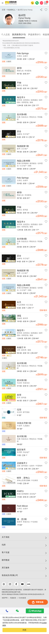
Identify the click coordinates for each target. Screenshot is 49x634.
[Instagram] (10, 584)
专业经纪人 (11, 10)
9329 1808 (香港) (24, 23)
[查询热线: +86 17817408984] (32, 3)
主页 (3, 10)
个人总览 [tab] (5, 34)
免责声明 (4, 598)
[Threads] (4, 584)
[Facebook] (16, 584)
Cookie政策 (22, 598)
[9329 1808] (7, 611)
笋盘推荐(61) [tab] (34, 34)
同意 (24, 630)
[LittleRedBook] (29, 584)
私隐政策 (13, 598)
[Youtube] (22, 584)
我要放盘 (40, 602)
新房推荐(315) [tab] (19, 34)
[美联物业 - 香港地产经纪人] (11, 3)
